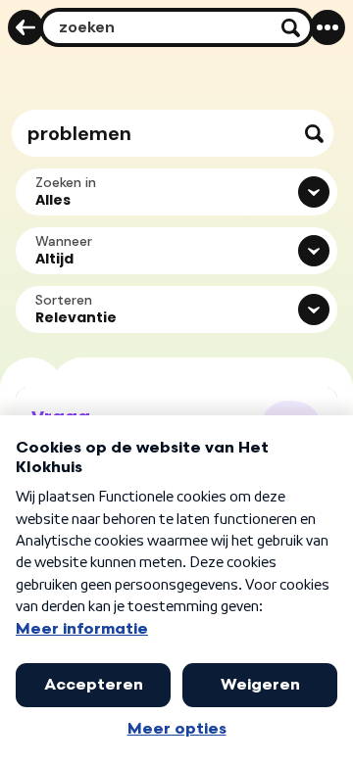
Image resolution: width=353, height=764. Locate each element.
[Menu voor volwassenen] (327, 27)
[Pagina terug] (25, 27)
